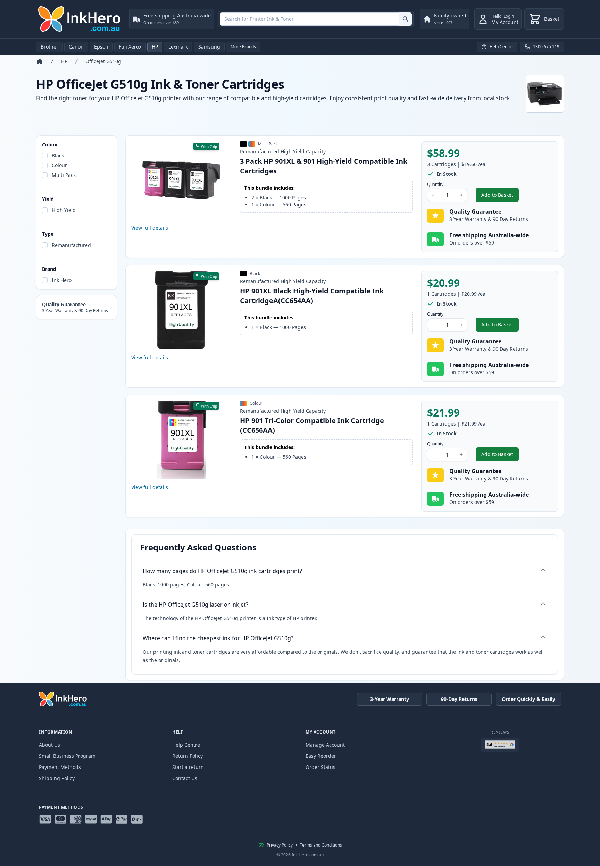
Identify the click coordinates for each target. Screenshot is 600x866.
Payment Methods (60, 767)
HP (155, 46)
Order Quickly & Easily (528, 699)
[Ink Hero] (80, 19)
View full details (149, 227)
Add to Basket (500, 196)
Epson (101, 46)
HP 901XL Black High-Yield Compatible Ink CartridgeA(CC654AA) (312, 295)
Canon (76, 46)
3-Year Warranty (389, 699)
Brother (49, 46)
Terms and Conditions (321, 845)
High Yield (64, 210)
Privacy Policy (280, 845)
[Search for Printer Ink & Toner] (405, 19)
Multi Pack (64, 175)
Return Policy (187, 756)
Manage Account (325, 744)
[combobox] (316, 19)
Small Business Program (67, 756)
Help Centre (186, 744)
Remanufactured (71, 245)
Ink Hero (62, 280)
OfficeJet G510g (103, 61)
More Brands (243, 47)
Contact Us (184, 778)
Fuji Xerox (130, 46)
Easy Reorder (321, 756)
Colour (59, 165)
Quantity (435, 184)
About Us (49, 744)
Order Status (320, 767)
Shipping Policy (57, 778)
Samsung (209, 46)
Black (58, 155)
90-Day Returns (459, 699)
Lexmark (178, 46)
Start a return (188, 767)
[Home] (39, 61)
